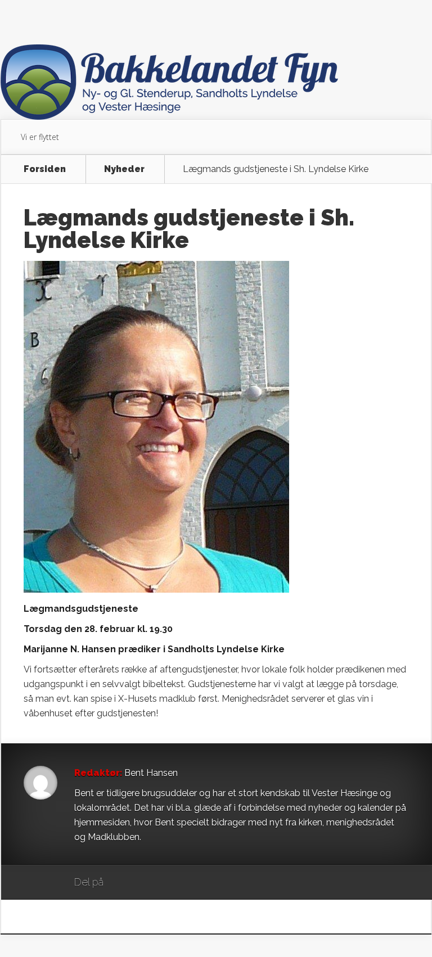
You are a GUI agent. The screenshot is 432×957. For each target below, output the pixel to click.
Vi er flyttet (40, 137)
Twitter (166, 883)
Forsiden (45, 169)
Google (123, 883)
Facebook (145, 883)
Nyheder (124, 169)
